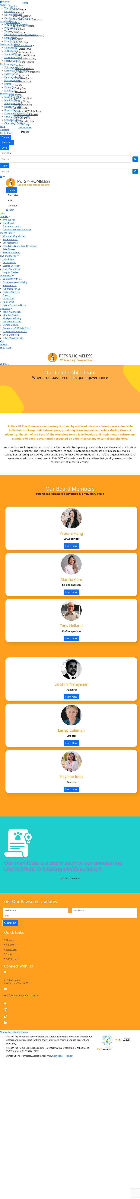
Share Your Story (27, 58)
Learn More (71, 742)
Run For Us (20, 91)
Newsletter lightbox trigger (14, 1031)
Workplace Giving (23, 104)
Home (25, 2)
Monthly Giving (21, 101)
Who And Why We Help (22, 25)
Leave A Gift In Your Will (26, 114)
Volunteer (11, 944)
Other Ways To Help (13, 338)
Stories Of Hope (27, 55)
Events (18, 84)
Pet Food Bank (17, 29)
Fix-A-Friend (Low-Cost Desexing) (27, 35)
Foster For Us (22, 75)
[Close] (7, 364)
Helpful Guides (26, 61)
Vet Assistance (17, 32)
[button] (70, 1003)
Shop (4, 147)
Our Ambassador (22, 15)
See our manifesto (70, 878)
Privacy (69, 1055)
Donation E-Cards (12, 321)
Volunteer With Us (24, 68)
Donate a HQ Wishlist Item (27, 111)
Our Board (18, 12)
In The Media (25, 52)
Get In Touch (25, 127)
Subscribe (10, 923)
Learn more (71, 545)
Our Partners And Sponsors (17, 229)
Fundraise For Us (23, 78)
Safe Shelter (16, 38)
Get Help (6, 152)
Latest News (25, 48)
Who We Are (19, 9)
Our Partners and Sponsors (27, 19)
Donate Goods (21, 107)
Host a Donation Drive (14, 305)
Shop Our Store (22, 117)
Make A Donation (22, 98)
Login (5, 165)
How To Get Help (19, 42)
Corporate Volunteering (27, 71)
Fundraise (7, 142)
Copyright (57, 1055)
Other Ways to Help (24, 121)
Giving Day (20, 88)
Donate (5, 137)
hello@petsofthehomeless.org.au (20, 995)
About (12, 6)
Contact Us (12, 958)
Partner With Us (23, 81)
